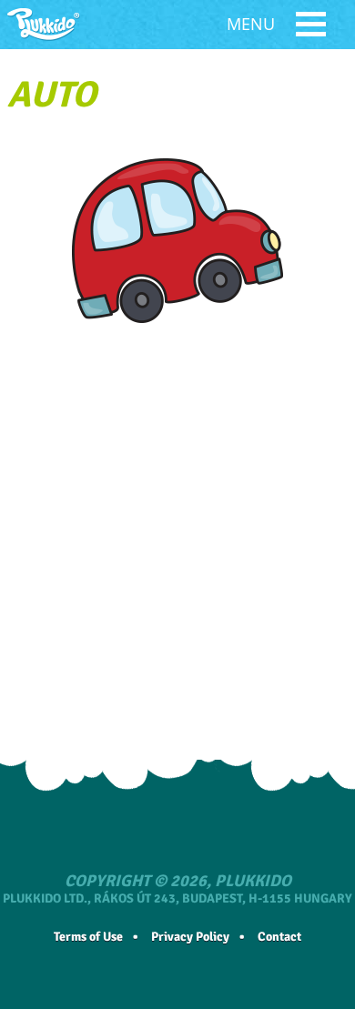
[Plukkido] (43, 24)
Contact (279, 936)
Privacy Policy (190, 936)
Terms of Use (88, 936)
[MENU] (310, 26)
